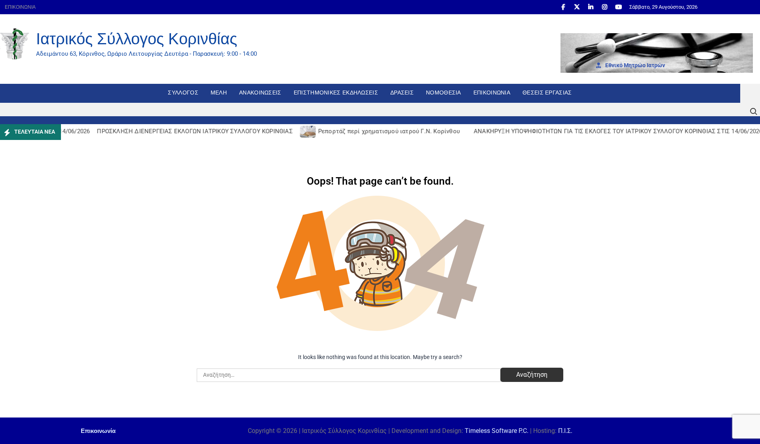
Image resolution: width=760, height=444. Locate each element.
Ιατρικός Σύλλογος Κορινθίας (136, 38)
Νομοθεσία (443, 92)
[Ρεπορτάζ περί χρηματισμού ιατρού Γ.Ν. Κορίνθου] (302, 131)
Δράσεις (402, 92)
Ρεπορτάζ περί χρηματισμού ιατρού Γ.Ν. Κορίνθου (383, 131)
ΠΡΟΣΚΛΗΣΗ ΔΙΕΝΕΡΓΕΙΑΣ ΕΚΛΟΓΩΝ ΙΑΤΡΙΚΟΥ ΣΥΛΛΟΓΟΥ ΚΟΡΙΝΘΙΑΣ (189, 131)
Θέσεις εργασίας (547, 92)
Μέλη (219, 92)
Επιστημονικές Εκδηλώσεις (336, 92)
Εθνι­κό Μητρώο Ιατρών (634, 65)
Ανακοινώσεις (260, 92)
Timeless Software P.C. (496, 431)
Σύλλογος (183, 92)
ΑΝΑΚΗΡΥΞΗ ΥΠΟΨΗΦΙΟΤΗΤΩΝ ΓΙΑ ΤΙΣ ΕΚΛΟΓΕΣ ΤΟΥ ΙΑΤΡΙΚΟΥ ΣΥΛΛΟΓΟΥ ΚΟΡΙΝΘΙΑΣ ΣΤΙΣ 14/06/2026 (612, 131)
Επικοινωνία (20, 7)
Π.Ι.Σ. (565, 431)
